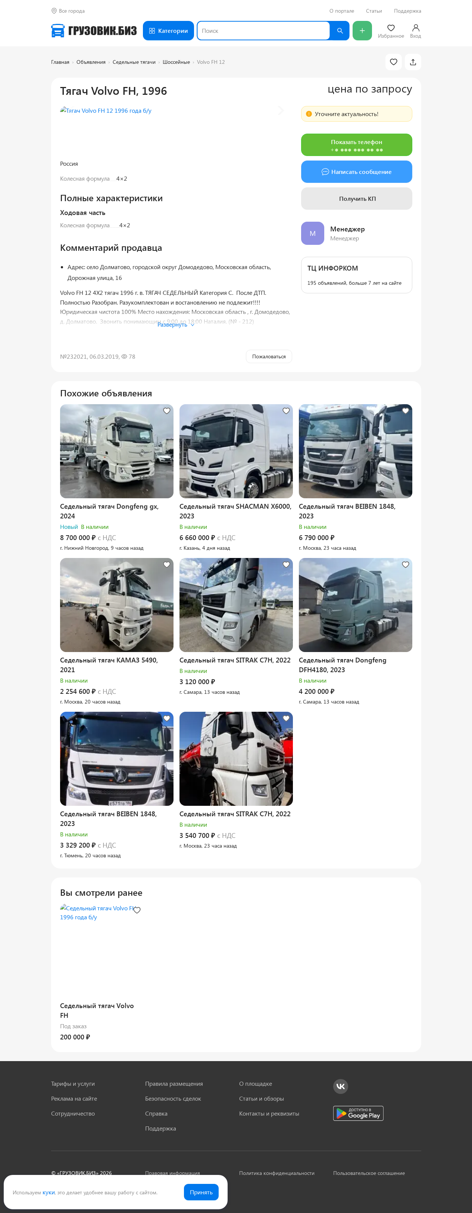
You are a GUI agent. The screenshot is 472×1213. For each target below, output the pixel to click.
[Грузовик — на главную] (94, 30)
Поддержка (407, 10)
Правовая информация (172, 1172)
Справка (156, 1113)
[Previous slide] (72, 110)
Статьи (374, 10)
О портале (341, 10)
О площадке (255, 1083)
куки (49, 1192)
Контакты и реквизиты (269, 1113)
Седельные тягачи (134, 61)
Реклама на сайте (74, 1098)
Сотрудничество (73, 1113)
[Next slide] (280, 110)
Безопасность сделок (173, 1098)
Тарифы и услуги (73, 1083)
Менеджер (347, 228)
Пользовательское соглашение (369, 1172)
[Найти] (340, 30)
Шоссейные (176, 61)
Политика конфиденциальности (277, 1172)
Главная (60, 61)
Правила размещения (174, 1083)
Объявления (91, 61)
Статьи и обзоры (261, 1098)
